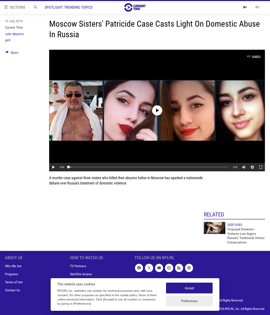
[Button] (11, 54)
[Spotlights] (245, 7)
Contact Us (12, 290)
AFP (8, 41)
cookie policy (128, 295)
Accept (189, 288)
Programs (11, 274)
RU (257, 7)
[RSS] (179, 268)
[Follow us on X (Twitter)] (149, 268)
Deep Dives (234, 225)
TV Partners (78, 266)
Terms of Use (14, 282)
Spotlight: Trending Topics (68, 7)
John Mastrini (14, 34)
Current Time (14, 27)
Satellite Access (81, 274)
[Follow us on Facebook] (139, 268)
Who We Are (13, 266)
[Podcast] (189, 268)
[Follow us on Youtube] (159, 268)
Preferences (189, 301)
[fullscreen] (260, 167)
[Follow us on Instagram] (169, 268)
